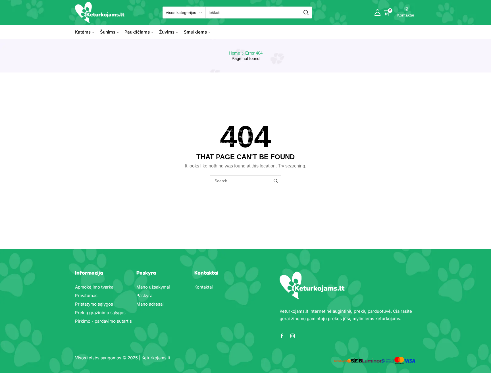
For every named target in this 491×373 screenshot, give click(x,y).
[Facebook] (282, 336)
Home (234, 53)
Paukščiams (137, 32)
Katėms (83, 32)
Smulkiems (195, 32)
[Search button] (306, 12)
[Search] (276, 180)
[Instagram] (292, 336)
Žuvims (166, 32)
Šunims (107, 32)
